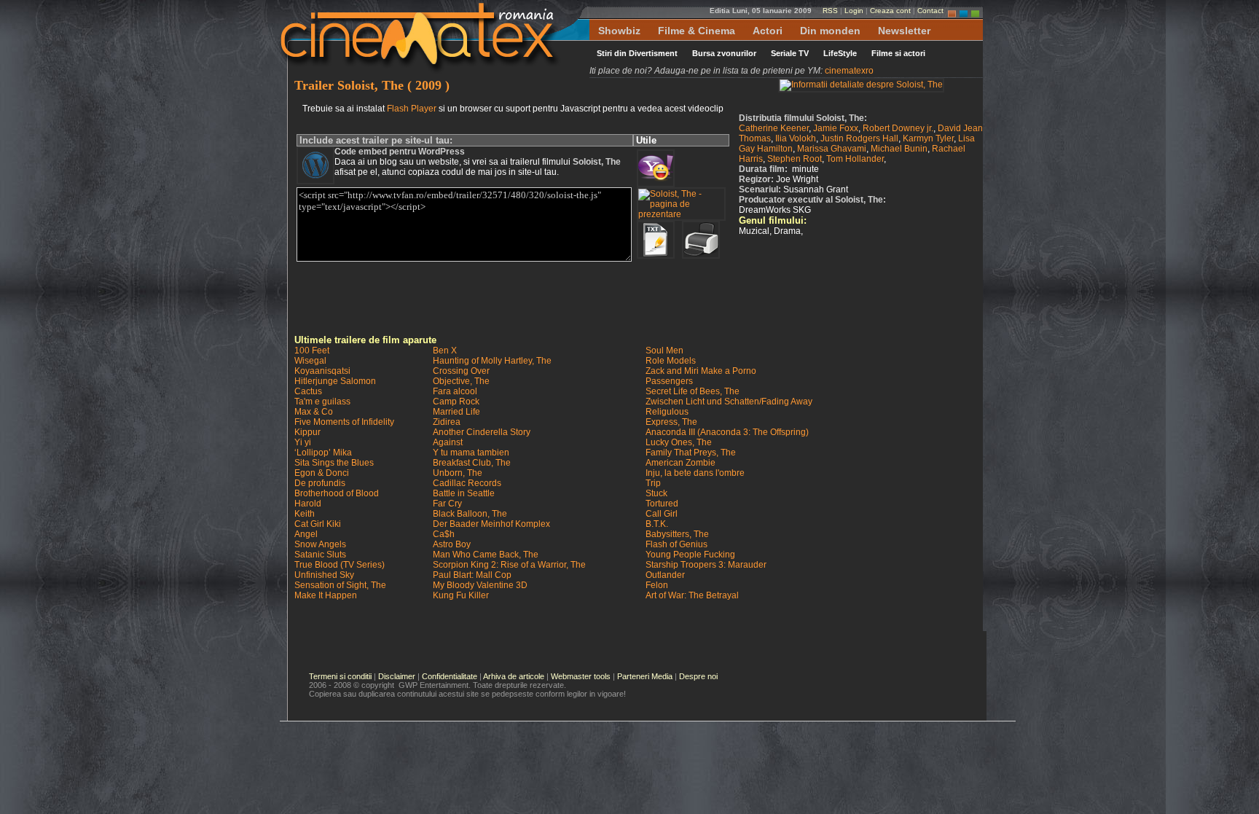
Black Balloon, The (470, 514)
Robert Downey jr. (898, 128)
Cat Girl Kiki (317, 524)
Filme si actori (898, 53)
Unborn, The (457, 473)
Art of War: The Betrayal (692, 595)
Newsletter (904, 30)
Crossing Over (461, 371)
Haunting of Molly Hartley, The (492, 361)
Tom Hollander (855, 159)
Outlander (665, 575)
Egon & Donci (321, 473)
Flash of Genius (676, 544)
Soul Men (664, 350)
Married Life (456, 412)
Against (448, 442)
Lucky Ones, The (679, 442)
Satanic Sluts (320, 554)
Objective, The (461, 381)
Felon (657, 585)
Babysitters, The (677, 534)
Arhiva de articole (513, 676)
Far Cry (447, 503)
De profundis (319, 483)
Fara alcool (455, 391)
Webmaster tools (581, 676)
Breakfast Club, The (472, 463)
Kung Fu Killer (461, 595)
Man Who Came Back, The (485, 554)
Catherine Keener (774, 128)
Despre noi (698, 676)
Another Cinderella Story (481, 432)
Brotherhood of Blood (336, 493)
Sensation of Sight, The (340, 585)
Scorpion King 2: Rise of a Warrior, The (509, 565)
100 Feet (311, 350)
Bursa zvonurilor (724, 53)
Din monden (830, 30)
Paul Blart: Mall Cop (472, 575)
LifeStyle (840, 53)
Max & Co (313, 412)
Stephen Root (794, 159)
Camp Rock (456, 401)
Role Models (671, 361)
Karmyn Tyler (928, 138)
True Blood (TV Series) (339, 565)
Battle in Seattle (464, 493)
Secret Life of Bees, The (693, 391)
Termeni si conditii (340, 676)
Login (853, 11)
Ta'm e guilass (322, 401)
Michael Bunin (899, 149)
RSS (830, 11)
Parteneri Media (644, 676)
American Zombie (680, 463)
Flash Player (411, 108)
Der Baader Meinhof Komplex (491, 524)
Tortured (662, 503)
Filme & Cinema (696, 30)
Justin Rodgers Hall (859, 138)
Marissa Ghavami (831, 149)
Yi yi (302, 442)
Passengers (669, 381)
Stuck (656, 493)
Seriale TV (790, 53)
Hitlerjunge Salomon (335, 381)
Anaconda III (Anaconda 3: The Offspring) (727, 432)
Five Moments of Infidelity (344, 422)
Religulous (667, 412)
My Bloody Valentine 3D (480, 585)
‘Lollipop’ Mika (323, 452)
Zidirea (446, 422)
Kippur (307, 432)
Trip (653, 483)
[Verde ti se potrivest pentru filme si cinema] (975, 11)
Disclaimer (396, 676)
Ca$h (444, 534)
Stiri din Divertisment (637, 53)
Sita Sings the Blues (334, 463)
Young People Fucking (690, 554)
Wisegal (310, 361)
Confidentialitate (449, 676)
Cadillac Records (467, 483)
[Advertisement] (639, 298)
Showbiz (619, 30)
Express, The (671, 422)
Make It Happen (325, 595)
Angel (306, 534)
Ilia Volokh (795, 138)
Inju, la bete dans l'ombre (695, 473)
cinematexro (849, 71)
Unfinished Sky (324, 575)
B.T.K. (657, 524)
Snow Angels (320, 544)
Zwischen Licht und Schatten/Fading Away (729, 401)
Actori (768, 30)
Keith (304, 514)
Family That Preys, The (691, 452)
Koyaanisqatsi (322, 371)
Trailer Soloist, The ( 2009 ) (372, 85)
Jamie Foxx (835, 128)
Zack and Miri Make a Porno (701, 371)
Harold (307, 503)
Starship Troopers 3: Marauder (706, 565)
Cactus (308, 391)
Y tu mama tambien (471, 452)
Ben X (445, 350)
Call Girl (662, 514)
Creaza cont (890, 11)
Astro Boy (452, 544)
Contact (930, 11)
